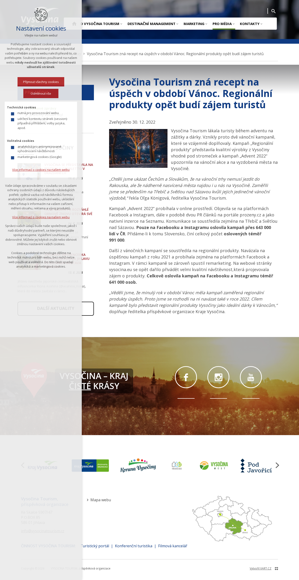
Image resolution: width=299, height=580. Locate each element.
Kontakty (250, 23)
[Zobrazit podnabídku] (121, 24)
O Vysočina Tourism (99, 23)
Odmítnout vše (41, 93)
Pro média (222, 23)
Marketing (194, 23)
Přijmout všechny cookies (41, 82)
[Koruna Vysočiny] (138, 465)
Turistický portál (94, 545)
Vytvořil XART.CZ (260, 568)
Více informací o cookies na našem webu (41, 170)
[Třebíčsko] (177, 465)
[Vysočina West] (214, 465)
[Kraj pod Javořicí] (257, 465)
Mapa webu (100, 499)
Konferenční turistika (133, 545)
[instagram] (218, 377)
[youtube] (251, 377)
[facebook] (186, 377)
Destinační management (151, 23)
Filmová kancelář (172, 545)
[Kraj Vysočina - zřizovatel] (90, 465)
